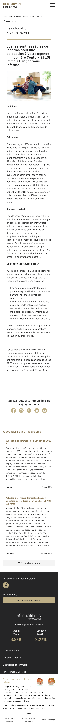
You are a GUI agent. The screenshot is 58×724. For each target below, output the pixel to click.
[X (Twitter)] (29, 410)
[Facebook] (13, 410)
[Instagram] (21, 410)
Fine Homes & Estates (14, 671)
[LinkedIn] (36, 410)
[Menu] (52, 5)
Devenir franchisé (12, 657)
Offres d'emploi (11, 650)
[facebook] (6, 585)
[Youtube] (44, 410)
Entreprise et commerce (16, 664)
